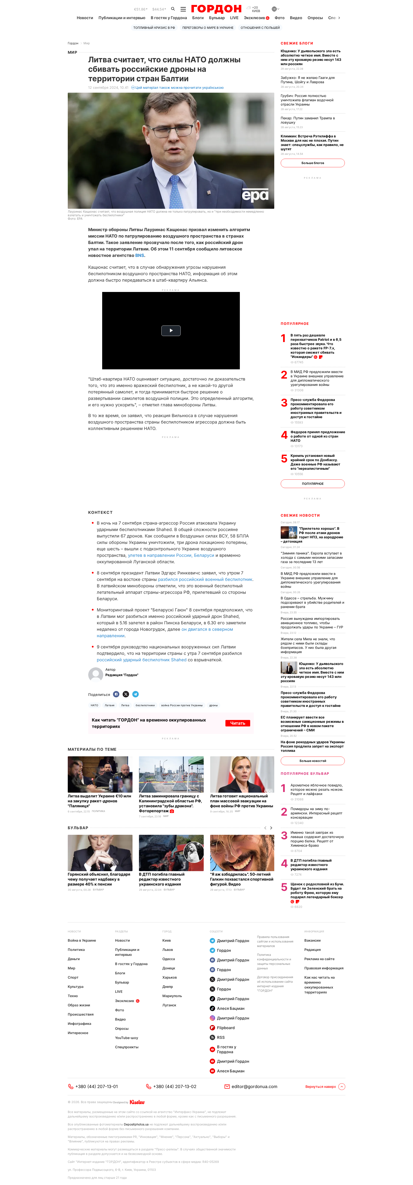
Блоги (198, 17)
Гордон (73, 43)
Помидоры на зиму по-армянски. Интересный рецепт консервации (316, 813)
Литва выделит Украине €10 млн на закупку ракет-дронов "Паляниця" (99, 801)
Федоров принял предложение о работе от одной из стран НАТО (318, 436)
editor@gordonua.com (254, 1086)
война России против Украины (182, 705)
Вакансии (312, 940)
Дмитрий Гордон (233, 940)
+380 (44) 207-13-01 (96, 1086)
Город (166, 931)
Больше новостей (313, 761)
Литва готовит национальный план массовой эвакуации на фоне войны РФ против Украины (242, 801)
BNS (139, 255)
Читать (237, 723)
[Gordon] (216, 9)
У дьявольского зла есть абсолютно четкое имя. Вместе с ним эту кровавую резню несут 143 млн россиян (311, 57)
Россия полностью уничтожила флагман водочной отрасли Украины (307, 100)
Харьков (169, 977)
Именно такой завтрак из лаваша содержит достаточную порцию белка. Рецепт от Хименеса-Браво (317, 838)
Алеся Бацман (231, 1008)
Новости (85, 17)
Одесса (168, 959)
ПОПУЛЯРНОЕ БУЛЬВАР (305, 773)
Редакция (312, 949)
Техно (73, 996)
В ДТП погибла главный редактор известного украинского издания (162, 879)
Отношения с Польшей (260, 27)
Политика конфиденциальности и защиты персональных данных (274, 961)
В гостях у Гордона (169, 17)
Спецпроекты (127, 1047)
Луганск (169, 1005)
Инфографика (79, 1023)
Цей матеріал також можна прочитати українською (180, 87)
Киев (166, 940)
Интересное (78, 1033)
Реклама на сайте (319, 959)
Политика (98, 811)
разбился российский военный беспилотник (205, 579)
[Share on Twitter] (126, 694)
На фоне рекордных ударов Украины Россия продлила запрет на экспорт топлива (313, 746)
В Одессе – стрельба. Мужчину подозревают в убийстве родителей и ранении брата (312, 602)
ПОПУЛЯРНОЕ (295, 323)
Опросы (315, 17)
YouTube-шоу (126, 1038)
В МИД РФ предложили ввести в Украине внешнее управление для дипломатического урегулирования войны (317, 378)
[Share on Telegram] (135, 694)
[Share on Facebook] (116, 694)
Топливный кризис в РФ (154, 27)
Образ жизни (79, 1005)
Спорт (73, 977)
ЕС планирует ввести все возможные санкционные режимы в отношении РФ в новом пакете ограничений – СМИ (312, 723)
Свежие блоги (297, 43)
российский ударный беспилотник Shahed (141, 659)
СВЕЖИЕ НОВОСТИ (300, 515)
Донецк (168, 968)
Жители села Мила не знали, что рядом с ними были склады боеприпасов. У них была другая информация (308, 645)
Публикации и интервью (122, 17)
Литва (125, 705)
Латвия (110, 705)
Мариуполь (172, 996)
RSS (221, 1037)
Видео (296, 17)
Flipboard (226, 1027)
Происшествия (81, 1014)
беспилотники (145, 705)
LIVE (234, 17)
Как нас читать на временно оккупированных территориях (319, 984)
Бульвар (217, 17)
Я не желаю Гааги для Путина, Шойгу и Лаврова (308, 79)
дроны (213, 705)
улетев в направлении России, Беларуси (171, 555)
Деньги (74, 959)
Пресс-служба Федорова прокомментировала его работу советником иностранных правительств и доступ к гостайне (316, 408)
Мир (86, 43)
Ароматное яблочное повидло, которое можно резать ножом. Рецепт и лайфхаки (317, 789)
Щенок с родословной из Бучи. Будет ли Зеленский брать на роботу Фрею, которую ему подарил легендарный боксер (317, 890)
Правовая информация (324, 968)
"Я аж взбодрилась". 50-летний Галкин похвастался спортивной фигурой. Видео (241, 879)
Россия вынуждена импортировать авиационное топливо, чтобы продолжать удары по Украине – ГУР (312, 622)
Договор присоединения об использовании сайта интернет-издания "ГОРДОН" (275, 983)
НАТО (94, 705)
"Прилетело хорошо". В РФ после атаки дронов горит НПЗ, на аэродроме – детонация (312, 534)
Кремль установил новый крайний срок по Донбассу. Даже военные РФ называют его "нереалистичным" (315, 462)
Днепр (167, 986)
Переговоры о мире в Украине (207, 27)
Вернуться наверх (320, 1086)
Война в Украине (82, 940)
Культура (75, 986)
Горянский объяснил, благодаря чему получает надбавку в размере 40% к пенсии (99, 879)
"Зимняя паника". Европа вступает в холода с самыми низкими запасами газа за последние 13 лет (312, 557)
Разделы (121, 931)
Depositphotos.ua (136, 1124)
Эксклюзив (255, 17)
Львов (167, 949)
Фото (280, 17)
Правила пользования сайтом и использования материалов (275, 941)
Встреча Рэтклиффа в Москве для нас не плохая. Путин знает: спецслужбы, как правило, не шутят (312, 142)
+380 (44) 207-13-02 (174, 1086)
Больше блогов (313, 163)
